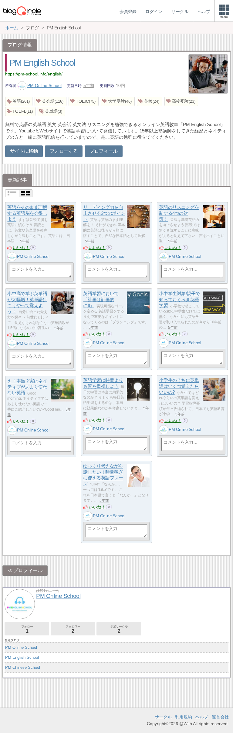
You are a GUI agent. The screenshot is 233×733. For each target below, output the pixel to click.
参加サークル (119, 629)
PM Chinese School (22, 667)
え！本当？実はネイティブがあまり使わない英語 (27, 386)
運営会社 (220, 717)
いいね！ (21, 247)
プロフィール (103, 151)
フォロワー (73, 629)
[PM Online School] (11, 256)
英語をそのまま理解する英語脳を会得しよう (27, 213)
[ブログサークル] (22, 11)
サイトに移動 (24, 151)
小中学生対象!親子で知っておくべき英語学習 (179, 299)
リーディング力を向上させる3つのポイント (104, 213)
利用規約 (183, 717)
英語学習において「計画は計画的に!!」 (100, 299)
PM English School (42, 63)
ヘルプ (201, 717)
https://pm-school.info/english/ (33, 74)
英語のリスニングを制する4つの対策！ (179, 213)
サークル (163, 717)
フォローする (64, 151)
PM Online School (44, 85)
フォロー (27, 629)
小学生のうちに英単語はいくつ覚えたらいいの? (179, 386)
